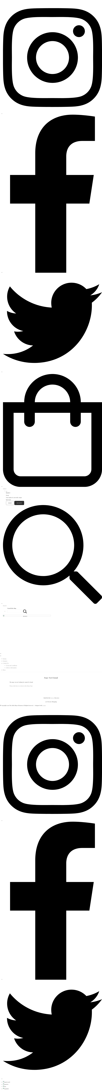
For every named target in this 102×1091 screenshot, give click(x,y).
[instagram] (52, 113)
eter (52, 698)
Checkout (19, 503)
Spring (4, 658)
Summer (5, 661)
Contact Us (6, 663)
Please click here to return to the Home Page (21, 686)
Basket (10, 503)
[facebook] (52, 272)
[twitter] (52, 372)
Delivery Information (11, 667)
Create (44, 705)
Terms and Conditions (11, 665)
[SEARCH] (25, 611)
